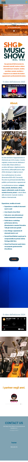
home (14, 442)
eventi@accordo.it (14, 430)
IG (13, 447)
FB (11, 447)
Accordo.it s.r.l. (14, 428)
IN (14, 447)
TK (16, 447)
